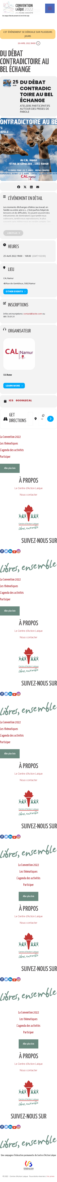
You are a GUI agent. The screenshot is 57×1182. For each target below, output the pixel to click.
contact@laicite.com (32, 313)
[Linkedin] (10, 552)
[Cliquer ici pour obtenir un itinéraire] (50, 419)
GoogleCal (24, 400)
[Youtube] (14, 552)
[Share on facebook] (18, 186)
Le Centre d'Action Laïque (29, 488)
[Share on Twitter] (25, 186)
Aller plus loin (10, 468)
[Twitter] (6, 552)
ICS (11, 400)
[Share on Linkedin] (31, 186)
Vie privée (50, 1176)
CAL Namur (7, 375)
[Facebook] (2, 552)
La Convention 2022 (10, 437)
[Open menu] (50, 8)
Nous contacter (28, 494)
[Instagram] (18, 552)
